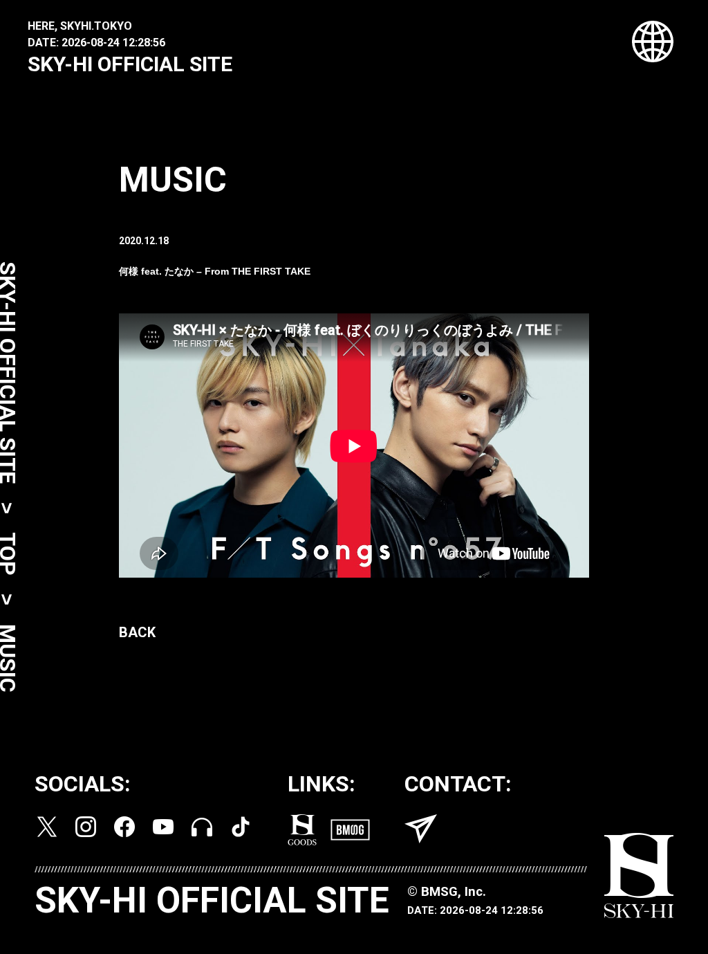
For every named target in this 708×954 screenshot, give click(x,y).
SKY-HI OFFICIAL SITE (130, 64)
